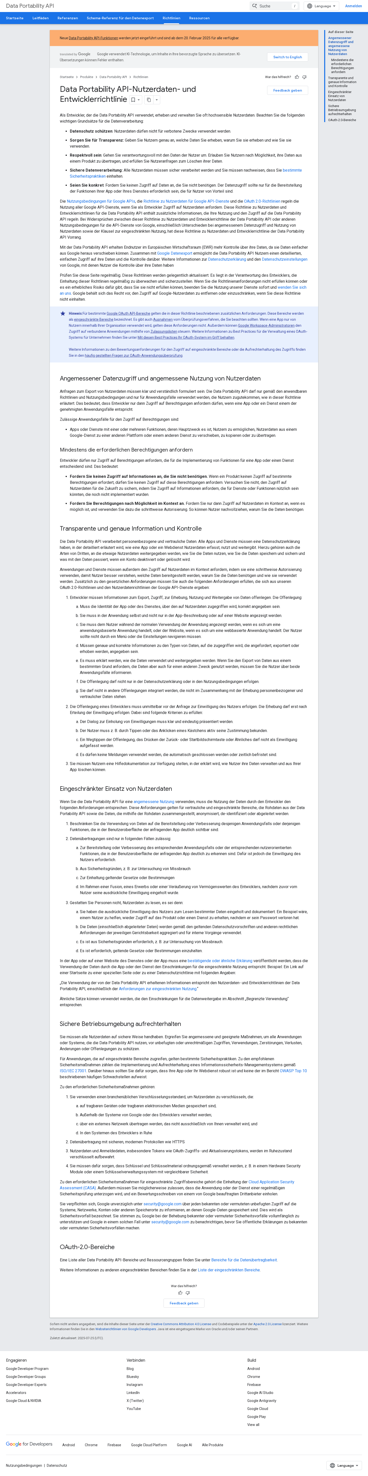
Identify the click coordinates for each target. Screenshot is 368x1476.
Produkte (86, 77)
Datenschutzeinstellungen (284, 259)
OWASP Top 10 (293, 1070)
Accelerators (16, 1393)
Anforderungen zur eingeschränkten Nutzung (158, 988)
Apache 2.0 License (267, 1324)
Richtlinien (171, 18)
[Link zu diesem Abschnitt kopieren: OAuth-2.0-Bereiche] (120, 1248)
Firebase (254, 1385)
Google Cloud (257, 1409)
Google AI (184, 1445)
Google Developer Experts (26, 1385)
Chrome (253, 1377)
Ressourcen (199, 18)
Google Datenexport (174, 253)
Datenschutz (57, 1465)
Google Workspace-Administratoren (266, 325)
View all (253, 1425)
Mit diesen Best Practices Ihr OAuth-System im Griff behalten (186, 337)
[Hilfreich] (297, 77)
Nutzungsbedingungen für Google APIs (101, 201)
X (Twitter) (135, 1401)
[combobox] (275, 6)
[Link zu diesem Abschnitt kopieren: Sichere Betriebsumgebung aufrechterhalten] (186, 1024)
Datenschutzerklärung (227, 259)
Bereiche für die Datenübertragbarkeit (244, 1260)
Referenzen (68, 18)
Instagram (135, 1385)
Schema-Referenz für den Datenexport (120, 18)
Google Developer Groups (26, 1377)
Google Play (256, 1417)
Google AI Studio (260, 1393)
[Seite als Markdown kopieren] (148, 100)
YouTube (134, 1409)
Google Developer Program (27, 1369)
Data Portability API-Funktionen (93, 38)
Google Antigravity (261, 1401)
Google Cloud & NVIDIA (23, 1401)
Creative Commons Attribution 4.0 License (181, 1324)
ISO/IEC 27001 (73, 1070)
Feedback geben (287, 90)
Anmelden (353, 6)
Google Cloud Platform (149, 1445)
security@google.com (162, 1204)
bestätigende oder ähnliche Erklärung (220, 960)
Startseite (15, 18)
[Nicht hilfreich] (304, 77)
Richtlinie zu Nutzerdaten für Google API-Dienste (186, 201)
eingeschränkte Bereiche (93, 319)
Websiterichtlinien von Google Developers (125, 1329)
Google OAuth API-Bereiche (128, 313)
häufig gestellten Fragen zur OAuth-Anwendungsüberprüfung (133, 355)
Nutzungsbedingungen (24, 1465)
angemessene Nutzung (154, 801)
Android (253, 1369)
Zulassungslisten (163, 331)
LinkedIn (133, 1393)
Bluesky (133, 1377)
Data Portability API (30, 6)
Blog (130, 1369)
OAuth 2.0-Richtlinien (262, 201)
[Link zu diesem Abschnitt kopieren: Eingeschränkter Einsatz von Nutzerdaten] (177, 789)
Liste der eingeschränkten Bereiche (229, 1270)
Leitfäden (41, 18)
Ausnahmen (163, 319)
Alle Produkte (212, 1445)
